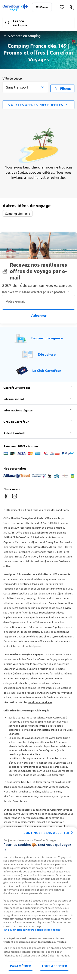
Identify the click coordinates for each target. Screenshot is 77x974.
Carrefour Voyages (16, 387)
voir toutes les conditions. (54, 509)
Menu (43, 7)
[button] (38, 23)
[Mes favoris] (61, 7)
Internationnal (13, 399)
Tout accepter (54, 966)
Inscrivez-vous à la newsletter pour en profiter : (35, 292)
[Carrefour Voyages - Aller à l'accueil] (15, 7)
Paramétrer (20, 966)
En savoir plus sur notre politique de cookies (32, 929)
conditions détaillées (40, 702)
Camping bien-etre (17, 213)
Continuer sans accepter (46, 833)
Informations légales (18, 410)
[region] (38, 900)
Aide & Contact (14, 433)
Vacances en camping (24, 35)
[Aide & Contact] (72, 7)
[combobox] (25, 87)
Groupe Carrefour (16, 421)
